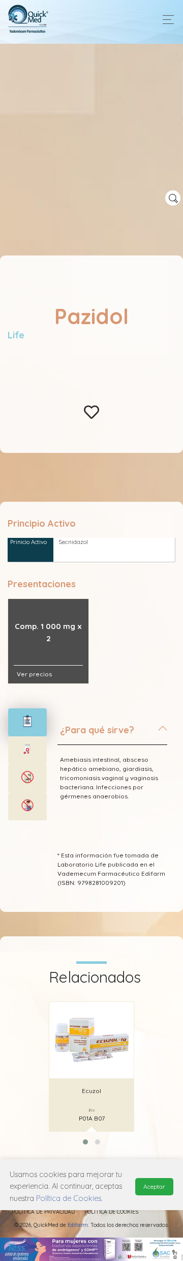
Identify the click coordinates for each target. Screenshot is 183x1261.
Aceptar (154, 1186)
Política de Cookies (111, 1212)
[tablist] (27, 722)
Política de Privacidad (43, 1212)
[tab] (112, 734)
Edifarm (78, 1225)
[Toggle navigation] (165, 19)
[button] (85, 1142)
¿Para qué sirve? (97, 730)
